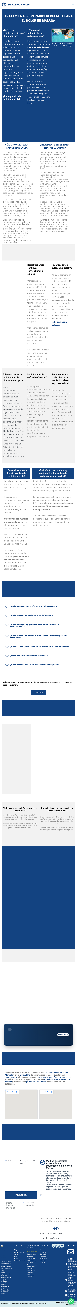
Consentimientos (19, 1261)
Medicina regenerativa (31, 1257)
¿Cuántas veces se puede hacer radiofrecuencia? (32, 615)
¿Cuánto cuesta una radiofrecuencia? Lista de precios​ (34, 664)
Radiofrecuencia (32, 1251)
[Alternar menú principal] (73, 4)
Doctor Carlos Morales (10, 1205)
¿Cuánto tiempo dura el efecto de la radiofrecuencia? (34, 606)
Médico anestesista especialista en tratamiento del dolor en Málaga (59, 1165)
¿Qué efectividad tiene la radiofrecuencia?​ (29, 655)
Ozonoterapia (31, 1254)
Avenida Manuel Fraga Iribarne (53, 1077)
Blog (15, 1250)
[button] (38, 606)
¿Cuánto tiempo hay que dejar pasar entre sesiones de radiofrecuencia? (34, 625)
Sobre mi (44, 1246)
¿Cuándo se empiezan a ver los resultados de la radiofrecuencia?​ (39, 646)
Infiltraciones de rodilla (31, 1275)
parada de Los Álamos (36, 1081)
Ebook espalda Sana (19, 1253)
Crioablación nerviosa (31, 1271)
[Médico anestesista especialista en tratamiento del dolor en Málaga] (42, 1162)
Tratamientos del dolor (33, 1246)
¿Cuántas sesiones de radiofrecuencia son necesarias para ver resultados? (38, 636)
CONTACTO (18, 1246)
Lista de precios (16, 1257)
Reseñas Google (43, 1261)
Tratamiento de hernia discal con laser (32, 1266)
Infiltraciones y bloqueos (31, 1261)
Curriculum (43, 1250)
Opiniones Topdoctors (43, 1257)
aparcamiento (11, 1077)
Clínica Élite (25, 1075)
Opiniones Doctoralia (43, 1253)
